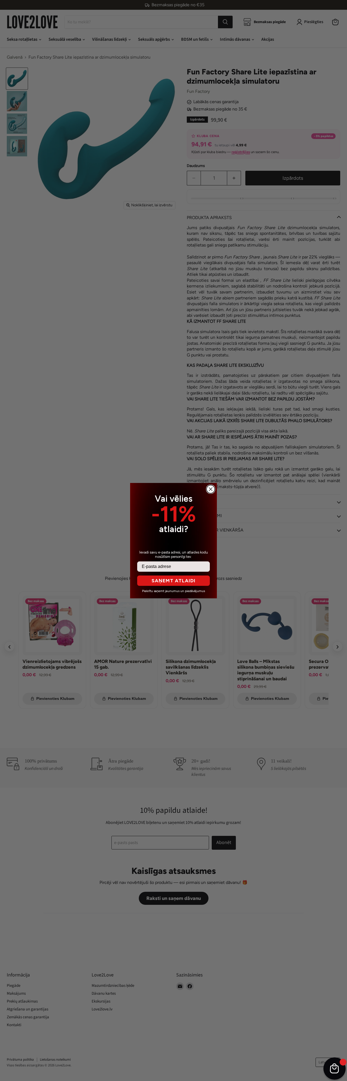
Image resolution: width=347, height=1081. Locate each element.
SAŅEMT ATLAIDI (173, 581)
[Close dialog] (211, 489)
